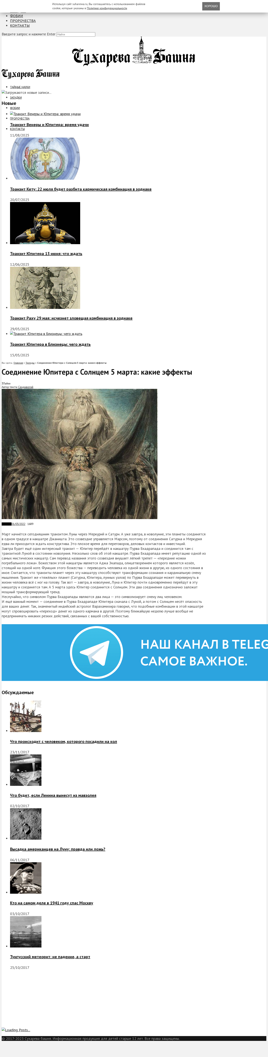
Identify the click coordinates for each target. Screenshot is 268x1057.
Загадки (16, 97)
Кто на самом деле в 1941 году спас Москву (51, 903)
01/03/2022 (18, 524)
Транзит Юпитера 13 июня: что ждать (46, 253)
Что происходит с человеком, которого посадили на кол (63, 741)
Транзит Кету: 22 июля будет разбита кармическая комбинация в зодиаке (81, 189)
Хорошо (211, 6)
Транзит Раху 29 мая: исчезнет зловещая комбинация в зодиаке (71, 318)
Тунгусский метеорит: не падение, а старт (50, 956)
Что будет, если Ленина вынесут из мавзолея (53, 795)
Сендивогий (25, 387)
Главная (18, 362)
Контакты (20, 25)
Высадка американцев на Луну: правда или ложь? (57, 849)
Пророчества (23, 20)
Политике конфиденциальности (107, 8)
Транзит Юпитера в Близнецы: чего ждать (50, 344)
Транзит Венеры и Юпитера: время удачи (49, 124)
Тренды (30, 362)
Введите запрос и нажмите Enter (28, 34)
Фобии (16, 15)
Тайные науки (20, 87)
